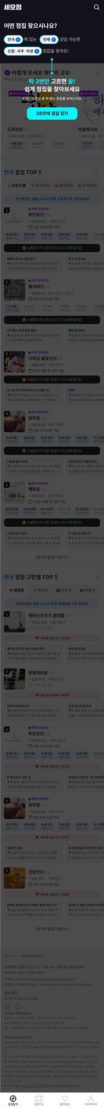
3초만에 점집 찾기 (52, 113)
